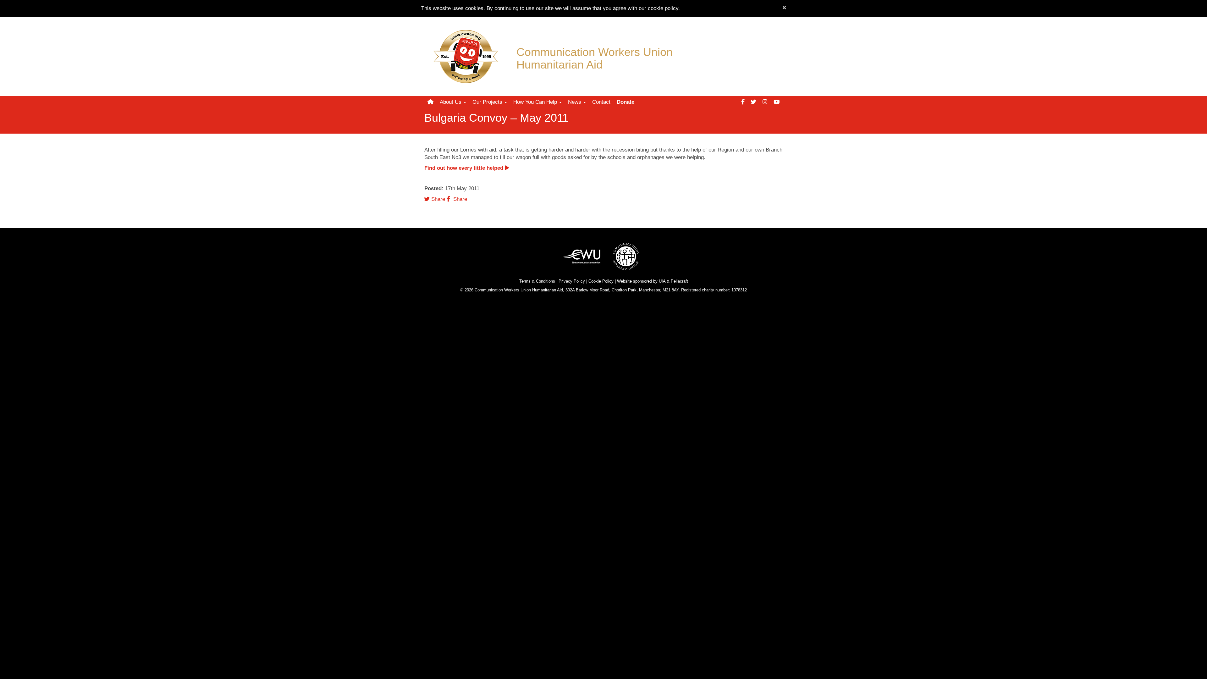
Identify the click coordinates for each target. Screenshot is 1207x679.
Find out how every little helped (464, 168)
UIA (662, 281)
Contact (601, 102)
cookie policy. (664, 8)
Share (437, 199)
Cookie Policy (601, 281)
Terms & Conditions (537, 281)
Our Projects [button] (488, 102)
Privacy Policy (572, 281)
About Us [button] (451, 102)
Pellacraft (679, 281)
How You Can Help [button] (536, 102)
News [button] (575, 102)
